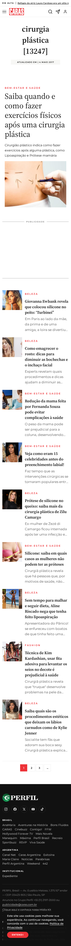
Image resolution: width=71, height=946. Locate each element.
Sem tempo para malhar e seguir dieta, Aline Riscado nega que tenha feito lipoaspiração (46, 608)
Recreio (57, 838)
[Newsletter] (57, 11)
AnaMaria (8, 825)
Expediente (10, 876)
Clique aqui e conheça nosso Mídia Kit (26, 909)
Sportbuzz (9, 842)
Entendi (18, 934)
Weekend (33, 863)
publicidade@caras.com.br (19, 904)
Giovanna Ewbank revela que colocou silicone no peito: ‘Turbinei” (46, 307)
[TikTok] (42, 809)
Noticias (27, 859)
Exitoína (48, 855)
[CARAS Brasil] (16, 12)
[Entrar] (65, 11)
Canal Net (9, 855)
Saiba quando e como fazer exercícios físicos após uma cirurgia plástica (35, 115)
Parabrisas (43, 859)
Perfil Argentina (13, 863)
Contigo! (36, 829)
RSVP (23, 842)
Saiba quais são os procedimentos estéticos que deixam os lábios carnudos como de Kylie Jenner (46, 722)
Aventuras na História (33, 825)
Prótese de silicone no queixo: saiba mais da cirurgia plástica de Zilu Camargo (46, 509)
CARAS (7, 829)
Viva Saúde (37, 842)
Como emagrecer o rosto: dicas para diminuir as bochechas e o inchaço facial (46, 357)
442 (45, 863)
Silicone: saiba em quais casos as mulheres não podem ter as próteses (46, 558)
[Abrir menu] (4, 11)
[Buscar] (50, 11)
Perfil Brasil (41, 838)
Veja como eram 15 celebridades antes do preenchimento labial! (44, 459)
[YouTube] (33, 809)
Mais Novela (44, 833)
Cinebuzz (21, 829)
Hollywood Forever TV (17, 833)
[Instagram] (5, 809)
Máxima (25, 838)
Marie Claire (10, 859)
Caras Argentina (30, 855)
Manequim (9, 838)
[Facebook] (15, 809)
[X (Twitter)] (24, 809)
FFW (48, 829)
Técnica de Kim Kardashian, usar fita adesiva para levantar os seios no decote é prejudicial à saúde (46, 664)
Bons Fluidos (59, 825)
